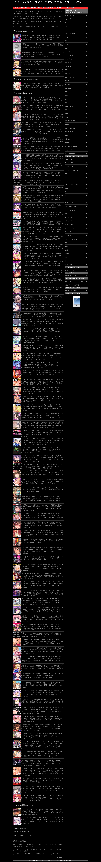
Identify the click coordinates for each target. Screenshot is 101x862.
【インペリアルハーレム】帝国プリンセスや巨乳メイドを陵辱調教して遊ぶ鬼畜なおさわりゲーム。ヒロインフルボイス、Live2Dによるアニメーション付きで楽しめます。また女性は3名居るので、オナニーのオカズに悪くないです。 (42, 415)
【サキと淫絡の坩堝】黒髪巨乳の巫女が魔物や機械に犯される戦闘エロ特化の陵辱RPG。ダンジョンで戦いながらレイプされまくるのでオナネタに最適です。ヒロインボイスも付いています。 (42, 62)
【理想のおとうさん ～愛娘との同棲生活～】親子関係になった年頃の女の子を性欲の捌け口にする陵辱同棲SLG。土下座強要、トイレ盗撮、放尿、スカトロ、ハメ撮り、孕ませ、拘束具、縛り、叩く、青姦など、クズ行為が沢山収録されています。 (38, 182)
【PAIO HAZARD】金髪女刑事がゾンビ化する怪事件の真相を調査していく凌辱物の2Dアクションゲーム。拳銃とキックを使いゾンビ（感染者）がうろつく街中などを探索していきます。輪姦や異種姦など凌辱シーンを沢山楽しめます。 (38, 634)
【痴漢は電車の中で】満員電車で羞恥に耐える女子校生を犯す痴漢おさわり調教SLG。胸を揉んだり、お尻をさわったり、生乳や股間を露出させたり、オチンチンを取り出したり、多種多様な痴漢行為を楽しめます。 (42, 675)
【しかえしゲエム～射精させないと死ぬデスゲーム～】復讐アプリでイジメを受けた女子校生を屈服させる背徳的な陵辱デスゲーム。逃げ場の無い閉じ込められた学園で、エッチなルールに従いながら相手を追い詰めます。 (42, 205)
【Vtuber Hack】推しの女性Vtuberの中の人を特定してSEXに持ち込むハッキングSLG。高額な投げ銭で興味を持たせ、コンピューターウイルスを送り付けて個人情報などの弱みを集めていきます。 (42, 780)
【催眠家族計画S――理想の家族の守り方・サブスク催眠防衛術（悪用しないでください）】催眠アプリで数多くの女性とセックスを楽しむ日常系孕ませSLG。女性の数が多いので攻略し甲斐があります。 (42, 54)
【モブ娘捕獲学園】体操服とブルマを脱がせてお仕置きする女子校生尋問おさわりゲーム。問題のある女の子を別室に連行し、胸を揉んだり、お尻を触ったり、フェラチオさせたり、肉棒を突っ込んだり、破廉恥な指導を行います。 (42, 222)
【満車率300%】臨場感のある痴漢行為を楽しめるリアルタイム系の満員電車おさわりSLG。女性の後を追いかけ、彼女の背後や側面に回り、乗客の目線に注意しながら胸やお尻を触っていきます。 (42, 540)
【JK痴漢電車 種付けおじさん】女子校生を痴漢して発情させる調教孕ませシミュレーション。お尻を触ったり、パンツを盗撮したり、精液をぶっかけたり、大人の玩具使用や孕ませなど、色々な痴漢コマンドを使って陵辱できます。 (42, 263)
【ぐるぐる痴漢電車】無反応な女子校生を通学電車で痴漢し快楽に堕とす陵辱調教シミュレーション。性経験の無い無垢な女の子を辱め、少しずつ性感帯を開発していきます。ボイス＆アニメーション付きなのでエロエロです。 (42, 314)
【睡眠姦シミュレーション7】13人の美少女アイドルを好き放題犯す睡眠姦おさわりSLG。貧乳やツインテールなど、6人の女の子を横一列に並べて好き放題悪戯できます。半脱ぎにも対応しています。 (42, 45)
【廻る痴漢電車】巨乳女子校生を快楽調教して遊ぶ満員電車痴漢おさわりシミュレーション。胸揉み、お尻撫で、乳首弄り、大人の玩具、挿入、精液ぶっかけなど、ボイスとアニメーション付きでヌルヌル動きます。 (42, 37)
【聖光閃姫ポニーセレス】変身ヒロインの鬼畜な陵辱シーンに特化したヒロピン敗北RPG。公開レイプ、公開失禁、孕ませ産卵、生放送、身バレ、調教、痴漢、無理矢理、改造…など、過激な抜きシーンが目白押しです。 (42, 372)
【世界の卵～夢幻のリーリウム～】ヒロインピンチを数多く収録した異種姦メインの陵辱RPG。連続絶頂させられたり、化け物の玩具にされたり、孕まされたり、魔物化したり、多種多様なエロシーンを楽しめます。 (42, 297)
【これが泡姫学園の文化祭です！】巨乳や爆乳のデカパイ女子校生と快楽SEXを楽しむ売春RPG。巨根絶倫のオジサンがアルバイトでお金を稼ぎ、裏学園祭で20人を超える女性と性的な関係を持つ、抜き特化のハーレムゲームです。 (42, 85)
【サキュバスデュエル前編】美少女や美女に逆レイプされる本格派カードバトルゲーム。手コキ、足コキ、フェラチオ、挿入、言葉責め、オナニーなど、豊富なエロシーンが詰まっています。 (42, 489)
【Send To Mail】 (59, 857)
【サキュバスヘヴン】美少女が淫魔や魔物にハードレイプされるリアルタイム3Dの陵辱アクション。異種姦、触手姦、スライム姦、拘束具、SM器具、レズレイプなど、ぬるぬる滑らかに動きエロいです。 (42, 558)
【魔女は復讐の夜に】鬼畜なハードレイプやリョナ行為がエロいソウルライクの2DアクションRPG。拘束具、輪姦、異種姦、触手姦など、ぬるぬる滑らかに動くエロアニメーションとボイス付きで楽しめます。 (42, 131)
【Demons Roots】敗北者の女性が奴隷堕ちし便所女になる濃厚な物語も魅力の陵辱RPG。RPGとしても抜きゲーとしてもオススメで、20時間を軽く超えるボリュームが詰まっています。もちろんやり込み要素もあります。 (42, 280)
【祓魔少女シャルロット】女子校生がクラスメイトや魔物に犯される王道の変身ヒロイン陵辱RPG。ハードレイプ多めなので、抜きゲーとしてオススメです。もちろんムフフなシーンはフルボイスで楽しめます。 (42, 289)
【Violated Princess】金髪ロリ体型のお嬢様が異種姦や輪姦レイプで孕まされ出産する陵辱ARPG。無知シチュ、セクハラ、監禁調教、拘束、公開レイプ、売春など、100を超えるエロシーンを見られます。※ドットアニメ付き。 (42, 124)
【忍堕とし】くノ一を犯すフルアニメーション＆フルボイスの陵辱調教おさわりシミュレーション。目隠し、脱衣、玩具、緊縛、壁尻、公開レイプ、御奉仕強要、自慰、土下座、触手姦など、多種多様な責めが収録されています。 (42, 148)
